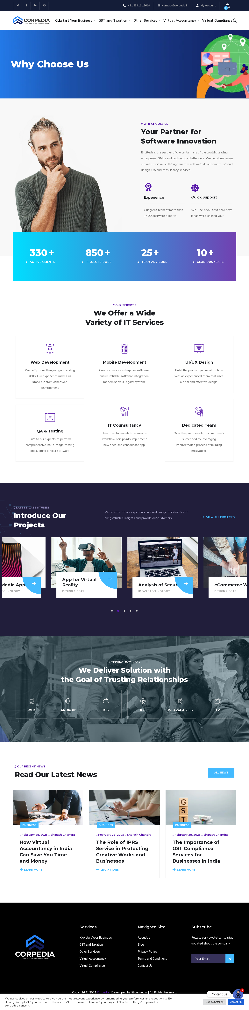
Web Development (50, 362)
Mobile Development (124, 362)
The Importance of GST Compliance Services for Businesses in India (196, 851)
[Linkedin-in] (36, 6)
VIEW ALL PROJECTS (220, 517)
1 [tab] (112, 611)
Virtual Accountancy (179, 20)
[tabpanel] (162, 567)
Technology (159, 591)
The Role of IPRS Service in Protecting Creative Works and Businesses (122, 851)
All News (221, 772)
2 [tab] (118, 611)
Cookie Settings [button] (215, 1002)
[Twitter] (18, 6)
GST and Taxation (112, 20)
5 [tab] (137, 611)
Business (29, 825)
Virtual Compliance (217, 20)
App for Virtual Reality (79, 582)
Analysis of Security (160, 584)
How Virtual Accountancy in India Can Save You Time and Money (46, 851)
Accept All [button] (236, 1002)
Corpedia (103, 992)
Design (67, 591)
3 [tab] (125, 611)
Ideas (79, 591)
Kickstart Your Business (73, 20)
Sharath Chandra (63, 834)
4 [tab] (131, 611)
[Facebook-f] (27, 6)
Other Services (145, 20)
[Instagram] (44, 6)
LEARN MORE (33, 870)
